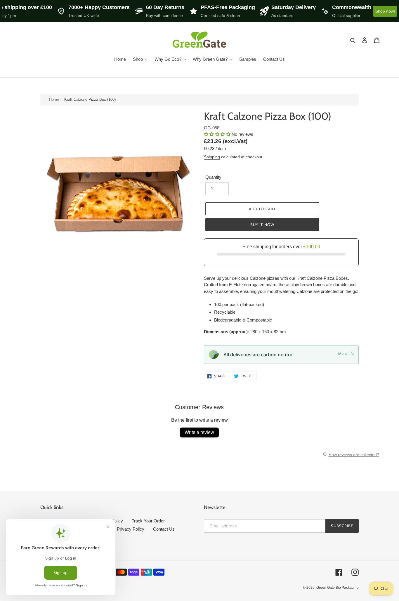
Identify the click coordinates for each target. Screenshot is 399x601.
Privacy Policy (130, 529)
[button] (218, 134)
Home (54, 99)
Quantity (213, 177)
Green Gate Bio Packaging (337, 588)
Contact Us (164, 529)
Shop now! (385, 11)
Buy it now (262, 224)
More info (346, 353)
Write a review (199, 432)
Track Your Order (148, 520)
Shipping (212, 156)
